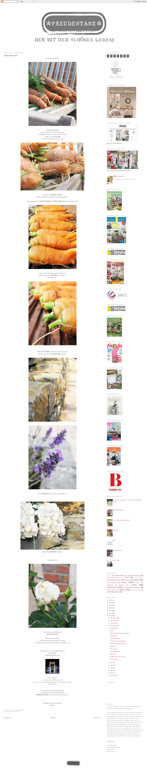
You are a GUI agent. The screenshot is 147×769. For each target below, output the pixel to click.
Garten (11, 711)
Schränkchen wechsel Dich (118, 641)
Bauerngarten (135, 575)
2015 (110, 603)
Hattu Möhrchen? (115, 651)
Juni (111, 665)
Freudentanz (120, 176)
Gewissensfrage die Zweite (118, 643)
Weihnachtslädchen (117, 510)
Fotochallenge (137, 577)
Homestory (110, 585)
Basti (111, 630)
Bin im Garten (114, 659)
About (108, 575)
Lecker (17, 711)
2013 (110, 608)
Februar (112, 675)
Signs (113, 540)
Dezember (113, 618)
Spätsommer (114, 636)
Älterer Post (97, 718)
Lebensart (111, 587)
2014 (110, 605)
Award (54, 653)
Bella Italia (113, 654)
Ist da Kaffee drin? (115, 638)
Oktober (113, 623)
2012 (110, 610)
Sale (115, 590)
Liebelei (136, 587)
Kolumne (121, 585)
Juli (111, 662)
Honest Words (116, 560)
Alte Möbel (116, 575)
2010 (110, 616)
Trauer (133, 590)
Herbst (137, 582)
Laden (134, 585)
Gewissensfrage (111, 582)
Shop (122, 590)
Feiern (126, 577)
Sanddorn (113, 646)
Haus (124, 582)
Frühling (127, 580)
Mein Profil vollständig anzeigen (125, 179)
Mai (111, 667)
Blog (58, 690)
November (113, 620)
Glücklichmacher (117, 550)
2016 (110, 600)
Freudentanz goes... (114, 580)
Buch (120, 577)
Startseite (53, 718)
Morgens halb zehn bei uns (118, 656)
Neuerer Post (8, 718)
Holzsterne (115, 530)
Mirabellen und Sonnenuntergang (119, 633)
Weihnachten (114, 592)
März (112, 673)
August (112, 628)
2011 (110, 613)
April (112, 670)
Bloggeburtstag (111, 577)
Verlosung (140, 590)
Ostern (109, 590)
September (113, 626)
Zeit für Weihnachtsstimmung (120, 520)
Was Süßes (113, 649)
